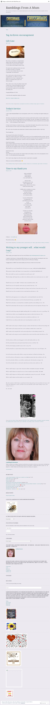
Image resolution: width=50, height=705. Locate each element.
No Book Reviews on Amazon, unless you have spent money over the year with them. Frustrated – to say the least (23, 483)
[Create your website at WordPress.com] (25, 1)
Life (6, 421)
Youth (38, 421)
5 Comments (41, 421)
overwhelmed (31, 103)
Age (9, 420)
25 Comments (42, 103)
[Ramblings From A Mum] (25, 21)
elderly (35, 420)
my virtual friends (34, 163)
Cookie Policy (23, 703)
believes (25, 420)
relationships (24, 421)
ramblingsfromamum (12, 462)
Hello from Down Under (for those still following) (14, 482)
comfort (18, 103)
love (30, 163)
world (36, 421)
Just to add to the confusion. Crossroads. (12, 486)
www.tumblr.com (14, 237)
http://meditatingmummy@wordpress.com (37, 255)
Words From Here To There (10, 495)
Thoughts (7, 481)
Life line (27, 103)
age (21, 420)
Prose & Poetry (11, 103)
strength (35, 103)
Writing (13, 163)
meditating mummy (10, 421)
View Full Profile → (9, 469)
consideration (32, 420)
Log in (7, 567)
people (15, 421)
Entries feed (8, 569)
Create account (8, 566)
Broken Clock (8, 479)
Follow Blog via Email (12, 523)
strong (28, 421)
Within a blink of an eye (9, 478)
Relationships (8, 604)
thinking (30, 421)
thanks (41, 163)
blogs (15, 242)
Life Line (10, 41)
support (38, 103)
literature (28, 242)
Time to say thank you (16, 168)
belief (23, 420)
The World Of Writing (9, 487)
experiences (43, 420)
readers (34, 242)
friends (26, 242)
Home (7, 29)
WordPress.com (8, 571)
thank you (39, 242)
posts (31, 242)
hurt (25, 103)
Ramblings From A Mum (22, 7)
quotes (21, 421)
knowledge (47, 420)
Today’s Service (13, 109)
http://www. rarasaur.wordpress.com (12, 98)
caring (28, 420)
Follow (8, 531)
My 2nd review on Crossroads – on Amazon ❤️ (13, 485)
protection (17, 421)
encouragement (22, 103)
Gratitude (28, 163)
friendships (24, 163)
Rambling (10, 163)
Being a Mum (8, 603)
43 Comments (45, 163)
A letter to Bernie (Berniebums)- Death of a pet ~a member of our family (17, 477)
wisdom (33, 421)
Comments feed (8, 570)
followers (22, 242)
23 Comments (46, 242)
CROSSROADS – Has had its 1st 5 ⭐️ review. (13, 488)
